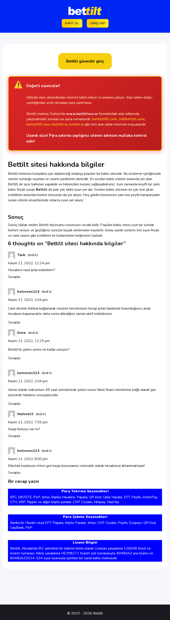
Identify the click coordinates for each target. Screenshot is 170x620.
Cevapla (14, 276)
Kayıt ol (72, 23)
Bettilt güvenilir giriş (85, 61)
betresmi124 (28, 291)
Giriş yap (97, 23)
